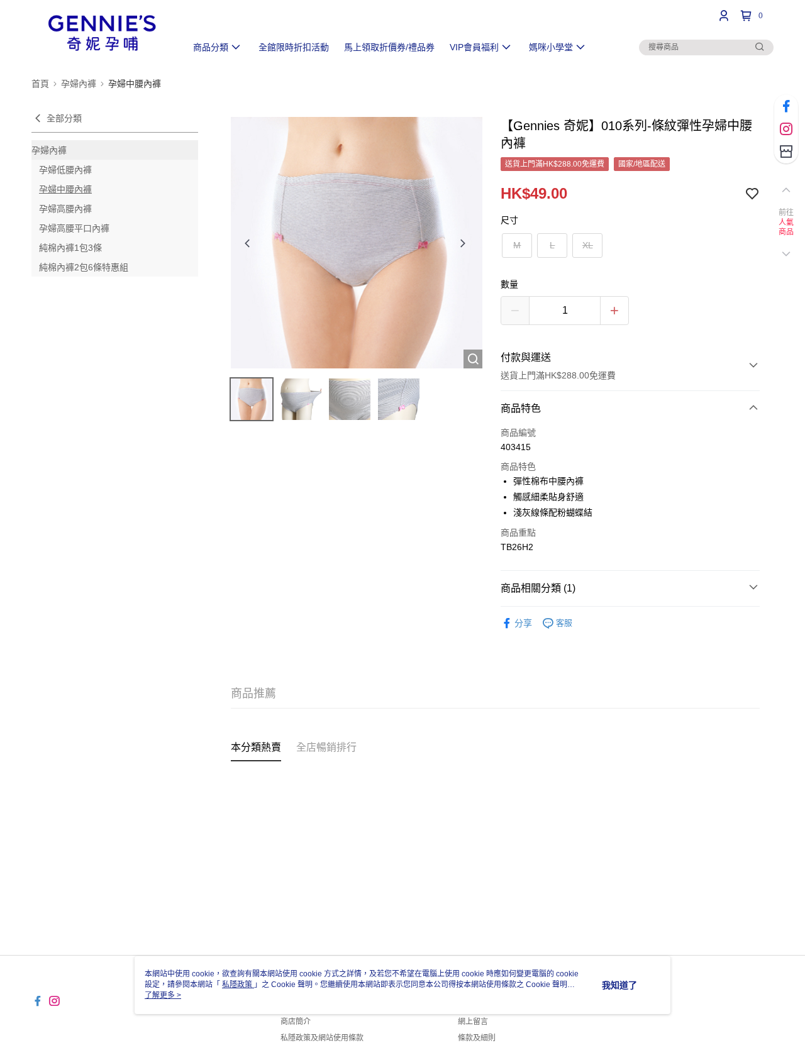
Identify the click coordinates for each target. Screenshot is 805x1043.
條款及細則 (477, 1038)
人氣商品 (786, 227)
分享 (523, 623)
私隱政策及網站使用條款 (322, 1038)
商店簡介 (295, 1021)
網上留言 (473, 1021)
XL (587, 245)
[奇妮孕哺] (101, 33)
